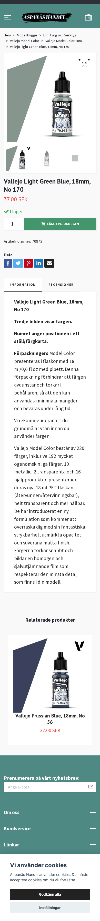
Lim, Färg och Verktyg (59, 60)
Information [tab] (23, 310)
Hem (7, 60)
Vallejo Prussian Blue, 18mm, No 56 (50, 744)
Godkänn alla (50, 894)
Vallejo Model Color (24, 66)
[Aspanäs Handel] (50, 30)
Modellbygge (27, 60)
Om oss (11, 838)
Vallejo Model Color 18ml (64, 66)
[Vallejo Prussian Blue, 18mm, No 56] (50, 701)
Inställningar (50, 908)
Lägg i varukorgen (63, 249)
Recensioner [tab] (61, 310)
